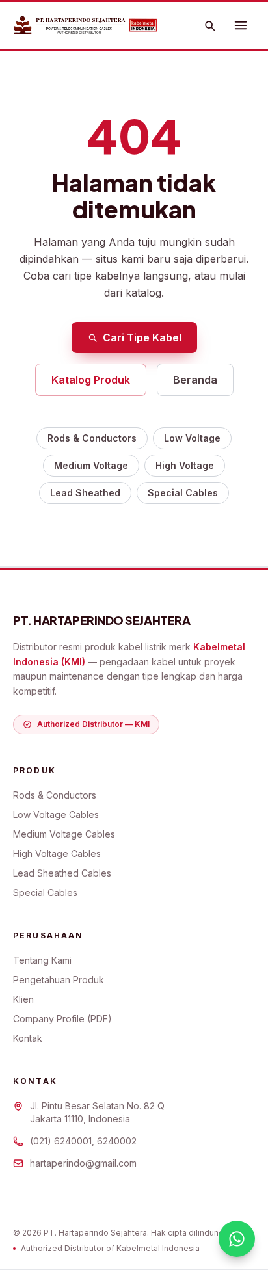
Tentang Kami (42, 960)
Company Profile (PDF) (62, 1018)
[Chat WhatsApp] (237, 1239)
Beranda (195, 379)
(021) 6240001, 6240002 (83, 1140)
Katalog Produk (90, 379)
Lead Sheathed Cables (62, 873)
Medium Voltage (91, 465)
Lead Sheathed (85, 492)
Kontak (27, 1038)
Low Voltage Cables (56, 814)
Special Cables (183, 492)
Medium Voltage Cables (64, 834)
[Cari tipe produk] (209, 25)
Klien (23, 999)
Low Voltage (192, 437)
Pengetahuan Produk (58, 979)
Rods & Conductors (92, 437)
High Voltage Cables (57, 853)
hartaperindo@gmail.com (83, 1163)
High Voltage (184, 465)
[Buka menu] (240, 25)
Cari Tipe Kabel (142, 337)
